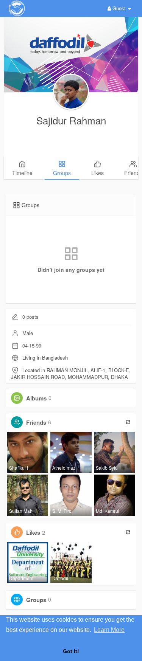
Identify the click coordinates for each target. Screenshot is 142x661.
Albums (36, 398)
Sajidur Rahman (71, 120)
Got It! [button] (71, 651)
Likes (33, 532)
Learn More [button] (109, 630)
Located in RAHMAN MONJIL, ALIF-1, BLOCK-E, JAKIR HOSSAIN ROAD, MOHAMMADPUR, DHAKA (71, 373)
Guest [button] (119, 8)
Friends (36, 422)
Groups (36, 599)
